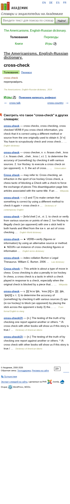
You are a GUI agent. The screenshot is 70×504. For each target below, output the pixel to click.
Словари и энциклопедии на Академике (32, 14)
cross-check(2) (13, 317)
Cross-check (12, 268)
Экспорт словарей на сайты (14, 382)
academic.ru (14, 6)
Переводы (51, 37)
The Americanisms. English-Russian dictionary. (35, 30)
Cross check (12, 174)
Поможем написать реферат (37, 97)
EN (44, 2)
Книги (19, 43)
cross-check (11, 125)
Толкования (19, 37)
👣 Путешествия (9, 376)
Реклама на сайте (40, 370)
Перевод (26, 72)
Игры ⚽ (51, 43)
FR (64, 2)
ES (58, 2)
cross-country (55, 102)
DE (51, 2)
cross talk (15, 102)
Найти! (62, 20)
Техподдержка (24, 370)
